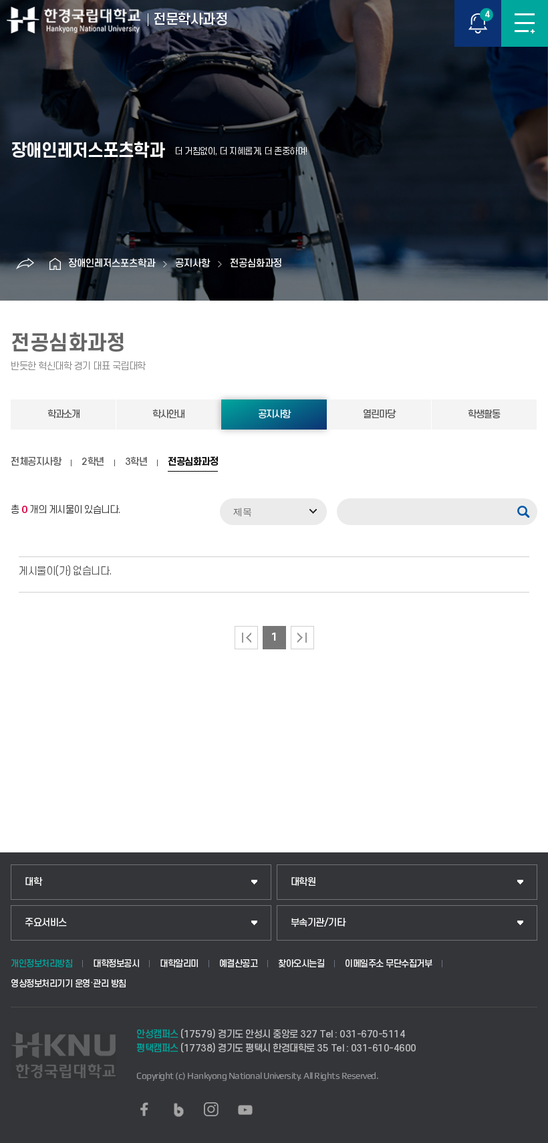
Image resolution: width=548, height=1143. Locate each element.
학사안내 (168, 414)
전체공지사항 (36, 462)
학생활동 (484, 414)
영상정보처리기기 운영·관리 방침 (68, 984)
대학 (33, 882)
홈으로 (54, 264)
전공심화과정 (256, 263)
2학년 (93, 462)
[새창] (144, 1109)
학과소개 (63, 414)
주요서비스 (46, 923)
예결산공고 (238, 964)
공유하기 (24, 264)
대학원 (303, 882)
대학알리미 (179, 964)
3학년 (136, 462)
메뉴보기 (524, 23)
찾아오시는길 (301, 964)
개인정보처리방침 (41, 964)
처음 (246, 637)
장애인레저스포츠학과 (111, 263)
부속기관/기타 (318, 923)
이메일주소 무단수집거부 (388, 964)
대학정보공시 (116, 964)
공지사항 (192, 263)
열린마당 (379, 414)
